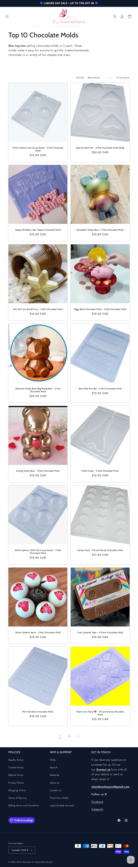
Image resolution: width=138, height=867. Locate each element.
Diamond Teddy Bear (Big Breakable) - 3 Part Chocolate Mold (38, 390)
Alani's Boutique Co (25, 862)
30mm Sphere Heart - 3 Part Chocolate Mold (38, 632)
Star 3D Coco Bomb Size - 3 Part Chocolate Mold (38, 309)
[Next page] (78, 736)
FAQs (53, 760)
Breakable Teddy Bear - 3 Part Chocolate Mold (100, 229)
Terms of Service (17, 798)
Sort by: (80, 77)
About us (55, 782)
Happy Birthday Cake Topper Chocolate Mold (38, 229)
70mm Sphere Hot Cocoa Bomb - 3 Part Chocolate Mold (38, 149)
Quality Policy (15, 760)
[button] (7, 16)
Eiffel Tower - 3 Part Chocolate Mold (100, 470)
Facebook (97, 802)
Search (54, 767)
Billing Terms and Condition (23, 805)
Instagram (97, 809)
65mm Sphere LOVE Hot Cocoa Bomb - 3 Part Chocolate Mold (38, 551)
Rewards (54, 775)
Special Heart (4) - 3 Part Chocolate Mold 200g (100, 147)
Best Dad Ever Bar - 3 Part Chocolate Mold (100, 388)
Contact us (55, 790)
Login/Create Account (62, 805)
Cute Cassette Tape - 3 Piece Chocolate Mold (100, 632)
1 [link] (60, 736)
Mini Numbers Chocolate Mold (38, 711)
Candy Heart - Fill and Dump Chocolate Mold (100, 550)
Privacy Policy (16, 782)
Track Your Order (59, 798)
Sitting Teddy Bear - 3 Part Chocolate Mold (37, 470)
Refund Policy (15, 775)
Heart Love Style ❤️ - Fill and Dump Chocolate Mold (100, 713)
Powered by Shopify (44, 862)
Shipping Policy (17, 790)
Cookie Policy (16, 767)
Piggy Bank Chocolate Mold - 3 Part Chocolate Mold (100, 309)
